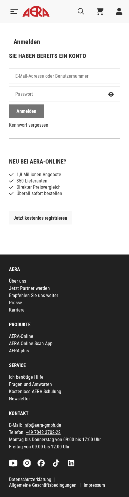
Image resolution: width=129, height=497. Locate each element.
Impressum (94, 485)
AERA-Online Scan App (30, 343)
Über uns (17, 281)
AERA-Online (21, 336)
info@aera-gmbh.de (42, 425)
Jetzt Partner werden (29, 288)
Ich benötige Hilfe (26, 377)
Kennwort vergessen (28, 125)
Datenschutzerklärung (30, 479)
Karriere (17, 310)
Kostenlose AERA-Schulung (35, 391)
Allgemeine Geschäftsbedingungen (42, 485)
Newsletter (19, 399)
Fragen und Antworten (30, 384)
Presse (15, 303)
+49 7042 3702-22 (43, 432)
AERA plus (19, 351)
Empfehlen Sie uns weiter (33, 295)
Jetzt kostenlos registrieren (40, 218)
